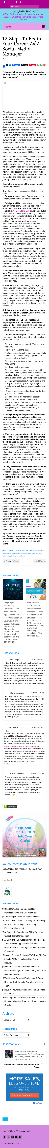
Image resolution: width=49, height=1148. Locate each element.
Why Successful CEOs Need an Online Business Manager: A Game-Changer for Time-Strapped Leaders (25, 970)
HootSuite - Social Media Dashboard (31, 553)
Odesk (10, 556)
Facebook (17, 553)
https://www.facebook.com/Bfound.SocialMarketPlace (22, 746)
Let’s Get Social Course (21, 210)
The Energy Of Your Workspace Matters (22, 916)
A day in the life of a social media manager (16, 550)
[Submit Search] (12, 6)
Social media (16, 556)
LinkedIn (5, 556)
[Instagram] (12, 1137)
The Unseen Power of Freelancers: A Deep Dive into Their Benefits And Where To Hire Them (23, 982)
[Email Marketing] (24, 1089)
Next (44, 612)
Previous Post (12, 561)
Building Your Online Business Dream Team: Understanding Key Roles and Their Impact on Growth (25, 1001)
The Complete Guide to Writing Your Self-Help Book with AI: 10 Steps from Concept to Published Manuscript (24, 924)
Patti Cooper (14, 659)
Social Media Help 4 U (23, 11)
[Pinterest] (20, 1137)
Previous (5, 612)
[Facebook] (4, 1137)
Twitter (23, 556)
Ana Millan (13, 727)
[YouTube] (16, 1137)
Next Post (39, 561)
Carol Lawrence (17, 693)
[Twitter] (8, 1137)
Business (11, 553)
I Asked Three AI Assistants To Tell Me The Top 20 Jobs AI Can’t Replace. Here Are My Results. (25, 959)
